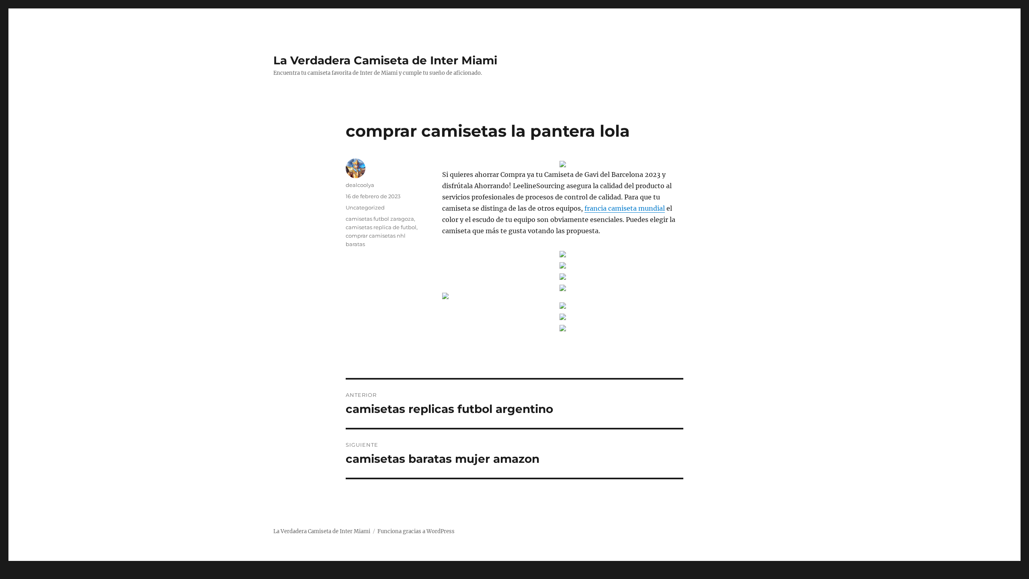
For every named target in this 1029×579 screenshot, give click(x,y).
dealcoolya (360, 185)
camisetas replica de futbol (381, 227)
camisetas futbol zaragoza (380, 219)
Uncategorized (365, 207)
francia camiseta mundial (624, 208)
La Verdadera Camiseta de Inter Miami (385, 60)
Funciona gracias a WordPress (416, 531)
